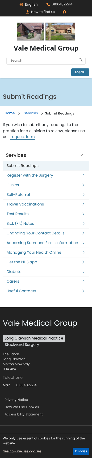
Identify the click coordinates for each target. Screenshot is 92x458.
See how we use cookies (22, 451)
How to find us (43, 11)
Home (10, 113)
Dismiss (81, 451)
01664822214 (62, 4)
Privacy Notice (16, 399)
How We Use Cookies (22, 407)
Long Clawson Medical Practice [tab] (34, 338)
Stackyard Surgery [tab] (22, 344)
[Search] (81, 60)
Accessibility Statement (24, 414)
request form (23, 136)
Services (31, 113)
